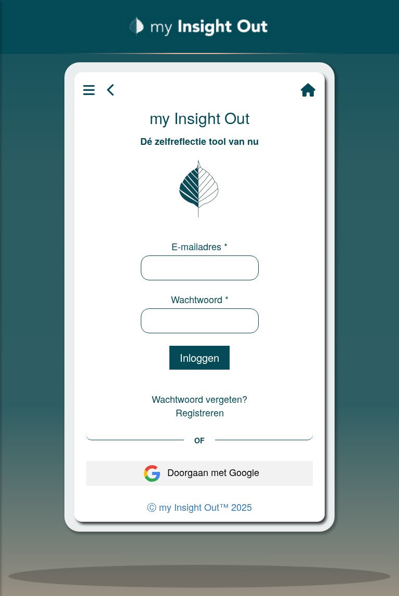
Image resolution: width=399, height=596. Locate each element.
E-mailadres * (199, 246)
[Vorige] (111, 90)
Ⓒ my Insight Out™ (199, 506)
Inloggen (199, 357)
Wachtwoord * (200, 299)
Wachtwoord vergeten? (199, 398)
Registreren (200, 412)
